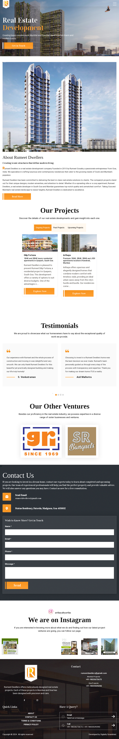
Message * (10, 564)
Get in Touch (18, 45)
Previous (55, 394)
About (31, 713)
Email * (8, 538)
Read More (17, 196)
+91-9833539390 (94, 684)
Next (63, 394)
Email (69, 715)
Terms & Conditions (31, 720)
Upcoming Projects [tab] (75, 227)
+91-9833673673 (94, 678)
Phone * (8, 551)
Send (17, 585)
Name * (8, 526)
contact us (31, 717)
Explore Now (39, 291)
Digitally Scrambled (108, 734)
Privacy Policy (31, 724)
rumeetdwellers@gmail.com (28, 498)
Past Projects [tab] (58, 227)
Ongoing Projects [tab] (43, 227)
